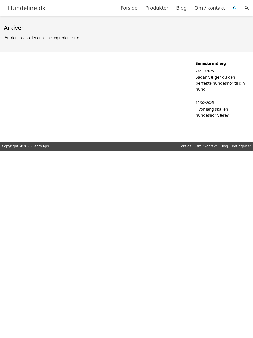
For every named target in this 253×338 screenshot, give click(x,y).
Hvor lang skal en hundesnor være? (212, 112)
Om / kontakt (209, 7)
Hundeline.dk (26, 8)
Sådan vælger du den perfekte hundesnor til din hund (220, 83)
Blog (181, 7)
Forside (129, 7)
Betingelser (241, 146)
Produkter (156, 7)
